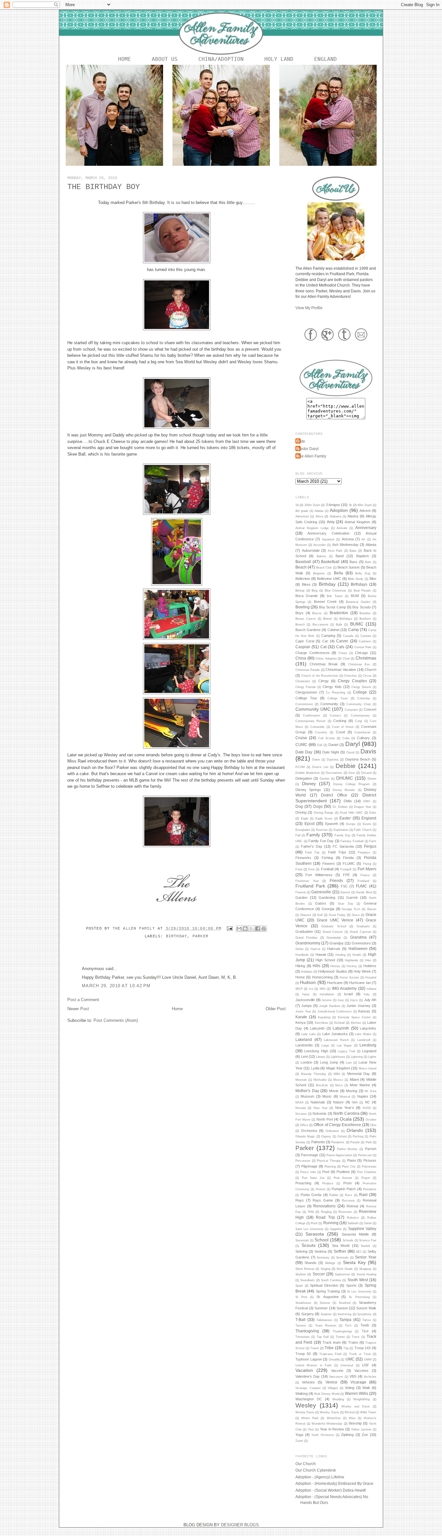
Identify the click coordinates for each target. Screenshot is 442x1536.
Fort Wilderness (318, 875)
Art (363, 539)
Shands (310, 1263)
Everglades (302, 829)
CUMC (301, 744)
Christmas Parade (307, 670)
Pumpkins (369, 1189)
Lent (304, 1056)
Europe (351, 824)
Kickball (339, 1022)
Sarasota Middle (355, 1234)
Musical (345, 1096)
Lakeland (303, 1039)
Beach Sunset (348, 567)
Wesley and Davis (355, 1406)
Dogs (318, 806)
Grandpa (336, 943)
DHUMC (344, 778)
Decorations (334, 772)
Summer (321, 1308)
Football (327, 869)
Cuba (345, 738)
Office (304, 1125)
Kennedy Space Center (354, 1017)
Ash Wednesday (345, 545)
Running (330, 1223)
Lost (349, 1062)
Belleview (302, 579)
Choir (346, 658)
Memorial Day (358, 1074)
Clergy (323, 681)
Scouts (308, 1245)
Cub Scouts (326, 738)
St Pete (301, 1297)
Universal (346, 1365)
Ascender (319, 545)
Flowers (328, 863)
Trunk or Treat (360, 1354)
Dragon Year (362, 806)
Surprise (326, 1314)
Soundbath (307, 1280)
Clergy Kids (332, 687)
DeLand (366, 772)
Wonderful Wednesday (327, 1423)
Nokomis (319, 1113)
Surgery (307, 1314)
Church (370, 670)
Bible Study (355, 579)
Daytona (332, 759)
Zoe (365, 1435)
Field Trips (337, 852)
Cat (323, 647)
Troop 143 (362, 1348)
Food (298, 869)
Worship (355, 1423)
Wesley (305, 1405)
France (365, 875)
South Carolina (331, 1280)
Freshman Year (307, 881)
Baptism (362, 556)
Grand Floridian (306, 937)
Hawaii (320, 954)
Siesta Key (354, 1262)
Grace (356, 915)
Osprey (326, 1136)
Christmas (366, 658)
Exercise (322, 829)
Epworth (331, 824)
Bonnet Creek (325, 602)
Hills (316, 966)
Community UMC (313, 709)
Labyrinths (368, 1028)
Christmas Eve (359, 664)
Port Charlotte (366, 1172)
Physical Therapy (329, 1160)
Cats (340, 647)
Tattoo (366, 1320)
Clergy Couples (352, 681)
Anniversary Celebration (328, 533)
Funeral (300, 892)
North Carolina (346, 1113)
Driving (300, 812)
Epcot (309, 823)
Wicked (350, 1412)
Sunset (342, 1308)
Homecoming (322, 977)
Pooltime (343, 1172)
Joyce (354, 1000)
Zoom (299, 1440)
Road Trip (325, 1217)
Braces (317, 613)
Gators (320, 903)
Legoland (369, 1051)
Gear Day (345, 903)
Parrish (370, 1149)
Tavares (300, 1325)
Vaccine (337, 1370)
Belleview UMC (329, 579)
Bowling (302, 607)
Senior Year (365, 1257)
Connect (335, 715)
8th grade (301, 511)
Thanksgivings (342, 1331)
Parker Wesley (347, 1149)
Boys (299, 613)
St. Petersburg (359, 1297)
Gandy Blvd (364, 892)
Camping (328, 636)
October (371, 1119)
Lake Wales (363, 1034)
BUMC (356, 624)
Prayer (365, 1178)
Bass (353, 562)
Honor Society (349, 977)
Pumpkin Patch (344, 1189)
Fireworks (303, 858)
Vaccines (361, 1370)
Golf (320, 915)
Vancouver (336, 1376)
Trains (353, 1342)
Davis (368, 751)
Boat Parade (362, 590)
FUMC (361, 886)
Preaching (303, 1183)
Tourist (340, 1336)
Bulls (339, 624)
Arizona (348, 539)
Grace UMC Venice (335, 920)
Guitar (299, 949)
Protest (321, 1189)
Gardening (327, 897)
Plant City (349, 1166)
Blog (314, 590)
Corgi (358, 721)
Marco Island (367, 1068)
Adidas (319, 511)
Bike (373, 579)
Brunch (300, 624)
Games (345, 892)
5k (350, 505)
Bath (368, 562)
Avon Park (335, 550)
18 (297, 505)
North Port (324, 1119)
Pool (325, 1172)
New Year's (344, 1108)
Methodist (320, 1079)
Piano (351, 1160)
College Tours (337, 698)
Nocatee (301, 1113)
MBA (337, 1074)
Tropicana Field (330, 1354)
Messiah (301, 1079)
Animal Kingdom (357, 522)
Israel (348, 994)
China (300, 658)
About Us (165, 59)
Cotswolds (317, 726)
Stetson (325, 1302)
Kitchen (356, 1022)
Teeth (364, 1325)
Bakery (321, 556)
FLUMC (349, 863)
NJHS (367, 1108)
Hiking (300, 966)
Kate (301, 441)
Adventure (302, 516)
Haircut (315, 949)
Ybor (311, 1429)
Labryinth (317, 1028)
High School (325, 960)
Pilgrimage (309, 1166)
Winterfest (334, 1418)
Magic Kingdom (338, 1068)
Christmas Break (324, 664)
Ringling (326, 1212)
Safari (368, 1223)
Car (325, 641)
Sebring (301, 1251)
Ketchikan (321, 1022)
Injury (306, 994)
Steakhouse (303, 1302)
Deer (351, 772)
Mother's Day (307, 1091)
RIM (311, 1212)
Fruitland (363, 881)
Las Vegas (344, 1045)
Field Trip (312, 852)
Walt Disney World (326, 1393)
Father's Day (311, 846)
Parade (355, 1142)
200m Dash (312, 505)
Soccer (319, 1274)
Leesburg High (316, 1051)
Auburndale (311, 550)
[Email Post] (230, 928)
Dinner (372, 778)
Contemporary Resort (310, 721)
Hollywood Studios (332, 971)
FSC (344, 886)
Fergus (370, 846)
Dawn (316, 759)
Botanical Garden (358, 602)
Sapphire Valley (362, 1228)
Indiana (371, 988)
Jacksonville (305, 1000)
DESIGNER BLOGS (240, 1524)
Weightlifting (361, 1399)
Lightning (357, 1056)
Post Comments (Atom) (116, 1020)
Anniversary (365, 527)
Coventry (321, 732)
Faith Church (362, 829)
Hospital (370, 977)
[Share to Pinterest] (263, 928)
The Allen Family (135, 928)
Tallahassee (324, 1320)
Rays (299, 1200)
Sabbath (353, 1223)
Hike (368, 960)
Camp (353, 629)
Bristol (327, 618)
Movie (333, 1091)
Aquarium (328, 539)
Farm (372, 841)
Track (355, 1336)
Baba (352, 550)
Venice (331, 1382)
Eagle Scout (324, 818)
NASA (299, 1102)
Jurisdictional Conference (334, 1011)
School (321, 1239)
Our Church (305, 1464)
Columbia (363, 698)
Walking (301, 1393)
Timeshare (302, 1336)
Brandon (364, 613)
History (335, 966)
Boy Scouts (361, 607)
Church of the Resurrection (319, 675)
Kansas (364, 1011)
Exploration (341, 829)
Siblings (330, 1263)
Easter (345, 818)
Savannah (302, 1240)
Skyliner (300, 1274)
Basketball (330, 561)
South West (358, 1280)
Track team (331, 1342)
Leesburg (367, 1045)
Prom (347, 1183)
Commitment (304, 704)
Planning (330, 1166)
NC (367, 1102)
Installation (327, 994)
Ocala (346, 1119)
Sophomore (342, 1274)
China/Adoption (221, 59)
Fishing (327, 858)
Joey (340, 1000)
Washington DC (308, 1399)
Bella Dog (362, 573)
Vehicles (308, 1382)
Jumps (306, 1006)
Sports (351, 1285)
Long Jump (329, 1062)
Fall (297, 835)
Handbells (302, 954)
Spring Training (328, 1291)
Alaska (353, 516)
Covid (340, 732)
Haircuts (333, 949)
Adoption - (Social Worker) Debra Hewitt (330, 1490)
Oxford (342, 1136)
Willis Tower (368, 1412)
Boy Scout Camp (332, 607)
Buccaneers (320, 624)
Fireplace (364, 852)
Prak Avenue (343, 1178)
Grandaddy (333, 937)
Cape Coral (304, 641)
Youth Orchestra (322, 1435)
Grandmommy (307, 943)
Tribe (329, 1348)
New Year (320, 1108)
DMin (348, 801)
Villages (333, 1388)
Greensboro (361, 943)
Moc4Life (322, 1085)
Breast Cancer (305, 618)
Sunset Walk (366, 1308)
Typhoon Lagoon (308, 1359)
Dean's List (320, 767)
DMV (366, 801)
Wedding (338, 1399)
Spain (299, 1285)
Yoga (299, 1435)
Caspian (302, 647)
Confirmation (311, 715)
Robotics (353, 1217)
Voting (349, 1388)
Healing (341, 954)
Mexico (338, 1079)
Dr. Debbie (340, 806)
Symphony (364, 1314)
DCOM (300, 767)
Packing (358, 1136)
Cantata (365, 636)
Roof (314, 1223)
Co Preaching (335, 692)
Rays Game (323, 1200)
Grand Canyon (333, 931)
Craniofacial (362, 732)
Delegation (303, 778)
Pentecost (365, 1155)
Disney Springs (308, 790)
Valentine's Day (307, 1376)
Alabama (335, 516)
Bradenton (339, 613)
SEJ (358, 1251)
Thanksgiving (307, 1331)
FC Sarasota (343, 846)
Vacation (304, 1370)
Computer (351, 709)
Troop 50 (303, 1354)
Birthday (176, 936)
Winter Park (309, 1418)
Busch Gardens (308, 630)
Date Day (303, 752)
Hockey (352, 966)
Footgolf (345, 869)
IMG (323, 988)
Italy (367, 994)
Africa (319, 516)
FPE (346, 875)
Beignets (319, 573)
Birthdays (359, 584)
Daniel (333, 745)
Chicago (361, 653)
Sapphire (336, 1229)
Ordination (332, 1131)
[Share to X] (251, 928)
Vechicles (370, 1376)
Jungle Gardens (329, 1006)
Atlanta (371, 545)
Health (356, 954)
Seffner (340, 1251)
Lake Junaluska (335, 1034)
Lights (372, 1056)
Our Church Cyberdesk (315, 1470)
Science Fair (367, 1240)
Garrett (352, 897)
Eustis (367, 824)
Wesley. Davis (329, 1412)
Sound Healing (366, 1274)
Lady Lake (308, 1034)
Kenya (300, 1022)
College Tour (306, 698)
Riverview (345, 1212)
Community (329, 704)
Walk (366, 1388)
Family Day (342, 835)
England (325, 59)
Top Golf (323, 1336)
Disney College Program (351, 784)
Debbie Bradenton (307, 772)
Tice (365, 1331)
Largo (325, 1045)
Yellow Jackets (361, 1429)
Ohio (373, 1125)
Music (327, 1096)
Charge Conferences (312, 653)
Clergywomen (306, 692)
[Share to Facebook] (257, 928)
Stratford (344, 1302)
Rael (363, 1194)
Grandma (358, 937)
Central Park (362, 647)
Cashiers (365, 641)
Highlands (351, 960)
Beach (301, 567)
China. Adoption (326, 658)
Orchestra (309, 1131)
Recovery (348, 1200)
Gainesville (321, 892)
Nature (338, 1102)
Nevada (300, 1108)
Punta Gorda (311, 1195)
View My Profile (309, 308)
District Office (334, 795)
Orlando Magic (305, 1136)
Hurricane (335, 983)
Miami (354, 1079)
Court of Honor (343, 726)
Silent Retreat (304, 1269)
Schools (348, 1240)
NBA (355, 1102)
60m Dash (364, 505)
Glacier (371, 909)
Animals (342, 528)
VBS (352, 1376)
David (350, 752)
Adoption (339, 510)
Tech (348, 1325)
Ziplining (347, 1435)
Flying (367, 863)
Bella (338, 573)
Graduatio (363, 926)
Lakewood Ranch (336, 1040)
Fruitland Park (310, 885)
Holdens (369, 966)
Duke (372, 812)
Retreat (352, 1206)
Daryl (352, 743)
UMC (350, 1359)
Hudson (308, 982)
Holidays (307, 971)
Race (348, 1195)
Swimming (344, 1314)
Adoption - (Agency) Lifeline (319, 1477)
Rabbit (333, 1195)
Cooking (339, 721)
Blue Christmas (336, 590)
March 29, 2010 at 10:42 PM (116, 985)
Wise (352, 1418)
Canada (348, 636)
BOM (355, 596)
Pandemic (338, 1142)
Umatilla (334, 1359)
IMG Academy (344, 988)
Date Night (330, 752)
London (306, 1062)
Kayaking (324, 1017)
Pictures (369, 1160)
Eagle (304, 818)
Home (124, 59)
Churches (350, 675)
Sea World (341, 1246)
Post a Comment (83, 999)
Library (320, 1056)
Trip (345, 1348)
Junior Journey (358, 1006)
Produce (327, 1183)
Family (313, 834)
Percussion (302, 1160)
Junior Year (303, 1011)
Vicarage (358, 1382)
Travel (314, 1348)
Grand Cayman (360, 931)
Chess (342, 653)
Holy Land (278, 59)
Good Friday (337, 915)
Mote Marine (360, 1085)
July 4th (370, 1000)
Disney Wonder (344, 790)
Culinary (363, 738)
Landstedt (363, 1040)
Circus (367, 675)
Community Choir (358, 704)
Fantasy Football (351, 841)
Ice (311, 988)
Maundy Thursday (313, 1074)
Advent (364, 511)
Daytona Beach (357, 759)
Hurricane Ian (359, 983)
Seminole (342, 1257)
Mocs (339, 1085)
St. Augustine (327, 1297)
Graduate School (333, 926)
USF (365, 1365)
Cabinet (333, 630)
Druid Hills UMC (351, 812)
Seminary (323, 1257)
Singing (325, 1269)
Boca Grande (306, 596)
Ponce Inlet (308, 1172)
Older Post (276, 1008)
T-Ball (300, 1319)
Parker (200, 936)
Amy (331, 522)
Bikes (306, 584)
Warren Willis (356, 1393)
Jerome (327, 1000)
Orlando (355, 1130)
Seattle (365, 1246)
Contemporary (360, 715)
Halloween (358, 948)
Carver (342, 641)
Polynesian (369, 1166)
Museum (307, 1096)
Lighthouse (338, 1056)
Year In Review (332, 1429)
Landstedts (304, 1045)
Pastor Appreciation (339, 1155)
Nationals (318, 1102)
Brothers (365, 618)
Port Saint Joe (313, 1178)
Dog (299, 806)
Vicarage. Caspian (308, 1388)
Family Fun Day (321, 841)
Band (340, 556)
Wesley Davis (304, 1412)
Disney (309, 783)
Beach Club (324, 567)
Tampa (345, 1319)
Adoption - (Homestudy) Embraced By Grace (334, 1483)
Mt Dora (370, 1091)
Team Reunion (325, 1325)
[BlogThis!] (245, 928)
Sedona (320, 1251)
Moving (351, 1091)
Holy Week (362, 971)
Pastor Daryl (308, 448)
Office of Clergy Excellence (337, 1125)
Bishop (299, 590)
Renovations (324, 1206)
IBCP (299, 988)
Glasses (305, 915)
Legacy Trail (346, 1051)
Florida (348, 858)
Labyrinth (341, 1028)
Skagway (365, 1269)
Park (369, 1142)
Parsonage (309, 1155)
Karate (301, 1017)
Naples (362, 1096)
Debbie (346, 765)
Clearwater (302, 681)
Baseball (303, 561)
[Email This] (239, 928)
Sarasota (314, 1234)
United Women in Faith (313, 1365)
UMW (368, 1359)
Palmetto (318, 1142)
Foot (311, 869)
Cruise (301, 738)
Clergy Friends (305, 687)
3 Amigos (333, 505)
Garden (301, 897)
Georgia (328, 909)
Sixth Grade (345, 1269)
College (360, 692)
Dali (319, 745)
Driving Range (323, 812)
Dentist (324, 778)
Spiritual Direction (324, 1285)
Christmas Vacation (341, 670)
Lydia (315, 1068)
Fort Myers (367, 869)
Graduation (304, 931)
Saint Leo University (309, 1229)
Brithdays (345, 618)
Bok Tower (334, 596)
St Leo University (359, 1291)
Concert (370, 709)
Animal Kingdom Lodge (312, 528)
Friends (336, 880)
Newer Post (78, 1008)
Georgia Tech (351, 909)
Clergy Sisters (361, 687)
